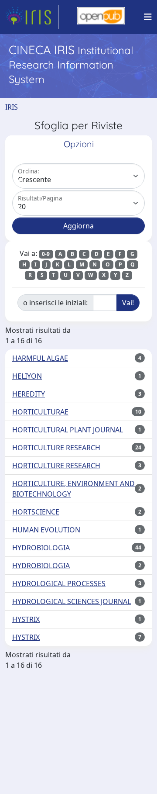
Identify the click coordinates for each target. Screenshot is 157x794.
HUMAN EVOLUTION (46, 530)
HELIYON (27, 376)
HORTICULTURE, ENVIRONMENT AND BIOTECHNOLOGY (73, 489)
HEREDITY (28, 394)
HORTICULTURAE (40, 412)
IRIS (11, 107)
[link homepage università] (101, 17)
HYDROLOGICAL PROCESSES (59, 583)
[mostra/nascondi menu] (148, 17)
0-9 (46, 254)
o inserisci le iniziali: (55, 302)
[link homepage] (31, 17)
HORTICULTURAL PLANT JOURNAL (67, 430)
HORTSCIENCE (35, 512)
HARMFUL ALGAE (40, 358)
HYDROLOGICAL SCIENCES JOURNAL (71, 601)
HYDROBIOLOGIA (41, 547)
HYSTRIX (26, 619)
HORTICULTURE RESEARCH (56, 447)
